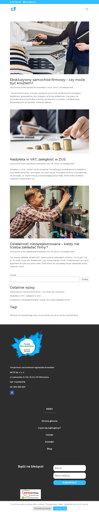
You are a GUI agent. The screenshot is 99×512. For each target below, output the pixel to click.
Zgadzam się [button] (60, 508)
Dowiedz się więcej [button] (42, 508)
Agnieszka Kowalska (36, 87)
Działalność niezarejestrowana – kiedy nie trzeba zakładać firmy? (44, 245)
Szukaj (13, 275)
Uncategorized (66, 87)
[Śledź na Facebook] (12, 393)
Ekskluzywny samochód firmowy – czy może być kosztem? (47, 81)
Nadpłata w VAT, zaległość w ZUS (38, 159)
